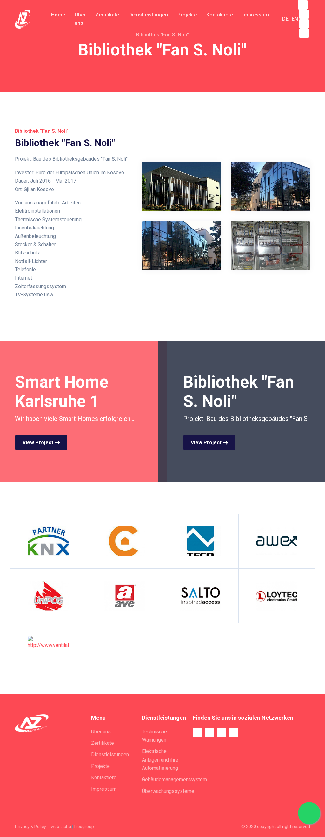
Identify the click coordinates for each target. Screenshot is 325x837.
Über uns (101, 732)
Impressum (103, 789)
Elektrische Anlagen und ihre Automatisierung (160, 759)
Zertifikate (102, 743)
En (295, 19)
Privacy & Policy (30, 826)
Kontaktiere (103, 778)
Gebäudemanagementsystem (174, 779)
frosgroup (84, 826)
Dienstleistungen (110, 754)
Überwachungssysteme (168, 791)
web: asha (61, 826)
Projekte (100, 766)
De (285, 19)
